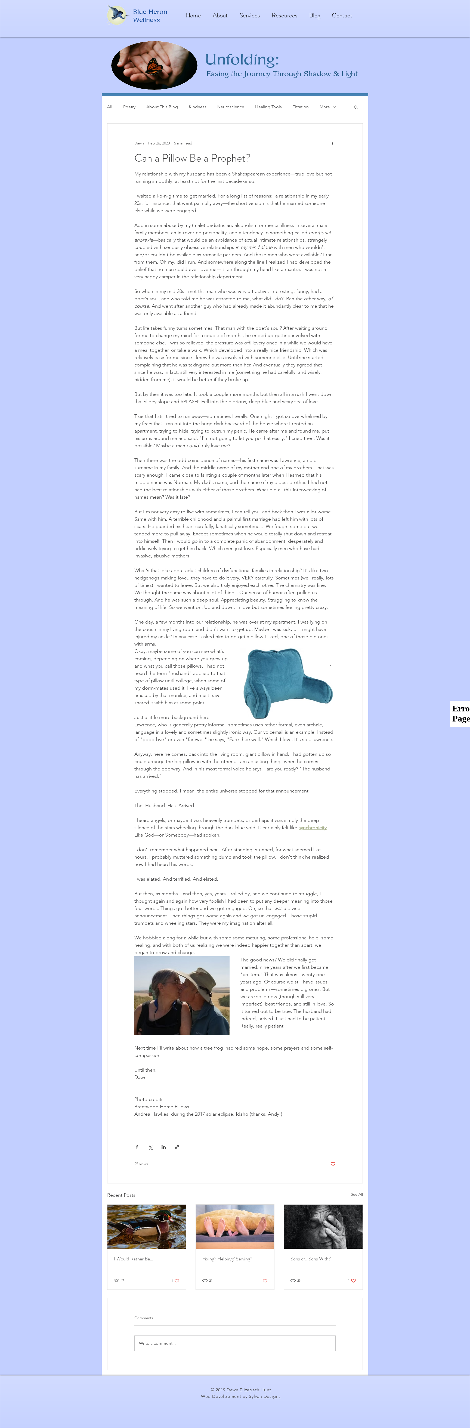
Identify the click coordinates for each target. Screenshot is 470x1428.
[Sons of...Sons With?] (323, 1227)
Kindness (197, 106)
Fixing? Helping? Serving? (227, 1258)
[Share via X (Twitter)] (150, 1147)
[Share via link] (177, 1147)
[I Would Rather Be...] (146, 1227)
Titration (301, 106)
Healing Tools (268, 106)
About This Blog (162, 106)
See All (357, 1194)
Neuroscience (230, 106)
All (109, 106)
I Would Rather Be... (133, 1258)
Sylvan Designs (265, 1396)
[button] (355, 107)
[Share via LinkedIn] (163, 1147)
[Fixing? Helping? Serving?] (235, 1227)
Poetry (129, 106)
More (325, 106)
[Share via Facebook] (137, 1147)
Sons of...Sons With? (310, 1258)
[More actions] (332, 143)
